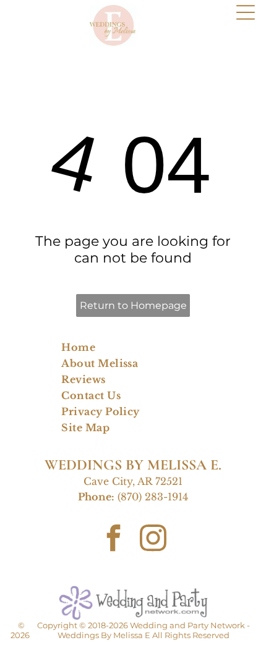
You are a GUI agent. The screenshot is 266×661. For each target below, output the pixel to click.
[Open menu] (245, 12)
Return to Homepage (133, 305)
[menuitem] (133, 347)
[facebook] (113, 539)
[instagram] (153, 539)
